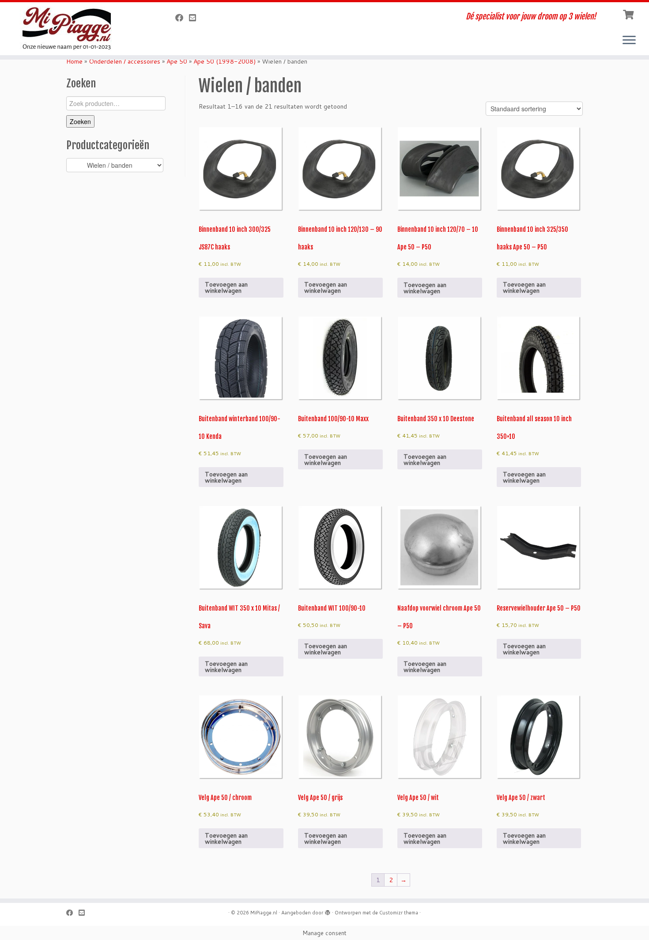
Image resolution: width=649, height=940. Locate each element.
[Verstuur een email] (195, 17)
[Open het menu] (629, 40)
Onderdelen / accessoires (124, 61)
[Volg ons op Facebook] (182, 17)
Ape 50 (176, 61)
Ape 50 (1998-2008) (224, 61)
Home (74, 61)
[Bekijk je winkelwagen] (629, 13)
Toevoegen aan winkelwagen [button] (226, 287)
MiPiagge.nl (263, 912)
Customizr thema (398, 912)
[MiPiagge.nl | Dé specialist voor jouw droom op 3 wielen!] (75, 29)
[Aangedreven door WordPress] (327, 911)
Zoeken (80, 121)
